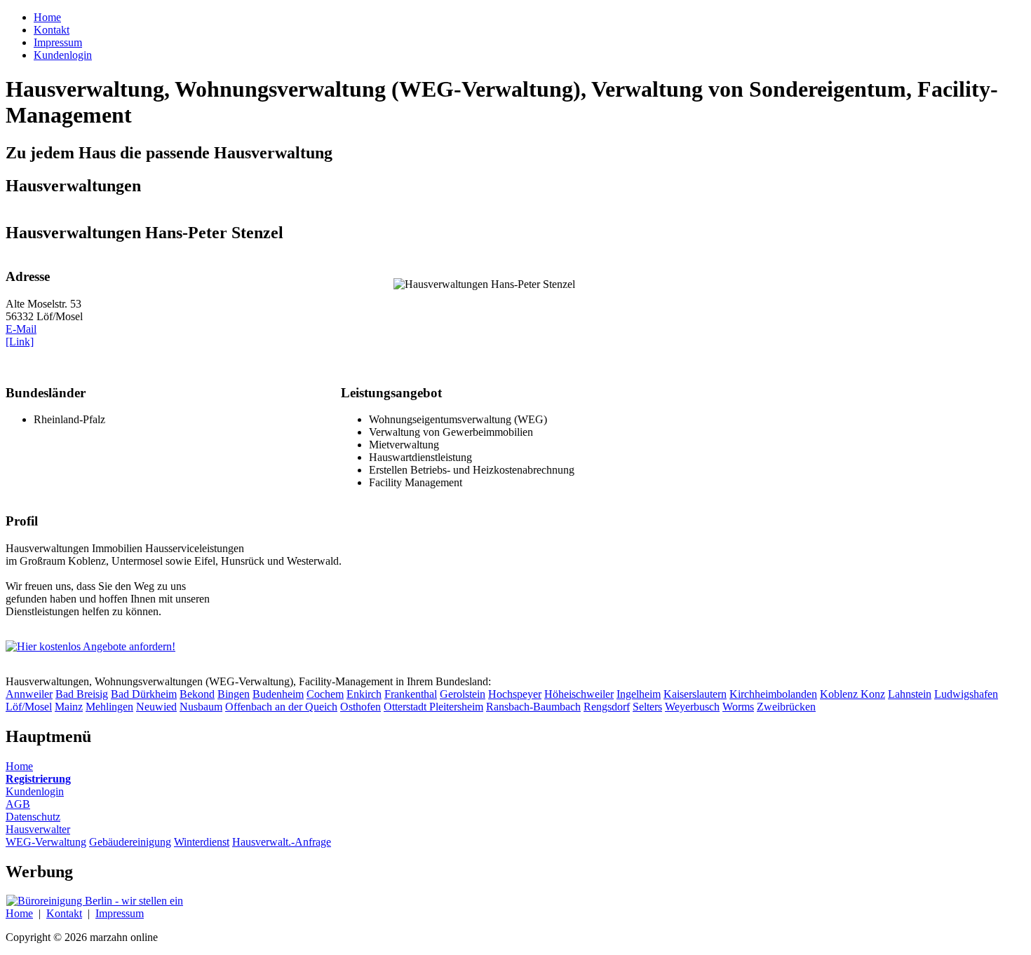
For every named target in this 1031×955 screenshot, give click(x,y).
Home (19, 766)
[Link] (20, 342)
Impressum (119, 913)
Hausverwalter (38, 829)
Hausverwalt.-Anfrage (281, 842)
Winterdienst (201, 842)
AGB (18, 804)
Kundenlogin (35, 791)
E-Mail (21, 329)
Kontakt (64, 913)
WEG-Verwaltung (46, 842)
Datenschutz (33, 817)
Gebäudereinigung (130, 842)
